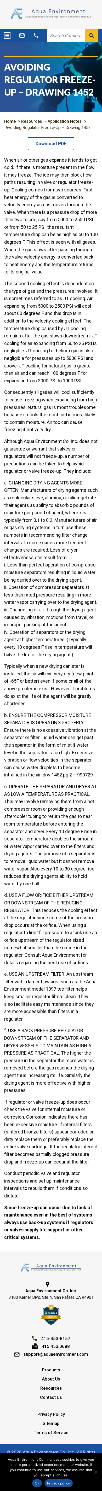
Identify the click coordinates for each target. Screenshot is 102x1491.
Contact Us (51, 1397)
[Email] (22, 35)
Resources (31, 121)
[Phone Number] (36, 35)
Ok (37, 1483)
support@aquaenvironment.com (56, 1354)
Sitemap (51, 1423)
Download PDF (51, 143)
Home (10, 121)
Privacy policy (58, 1483)
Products (51, 1369)
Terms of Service (51, 1432)
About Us (51, 1379)
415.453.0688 (56, 1346)
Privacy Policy (51, 1414)
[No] (95, 1472)
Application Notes (65, 121)
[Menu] (7, 35)
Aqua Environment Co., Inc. (49, 1452)
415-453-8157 (55, 1338)
